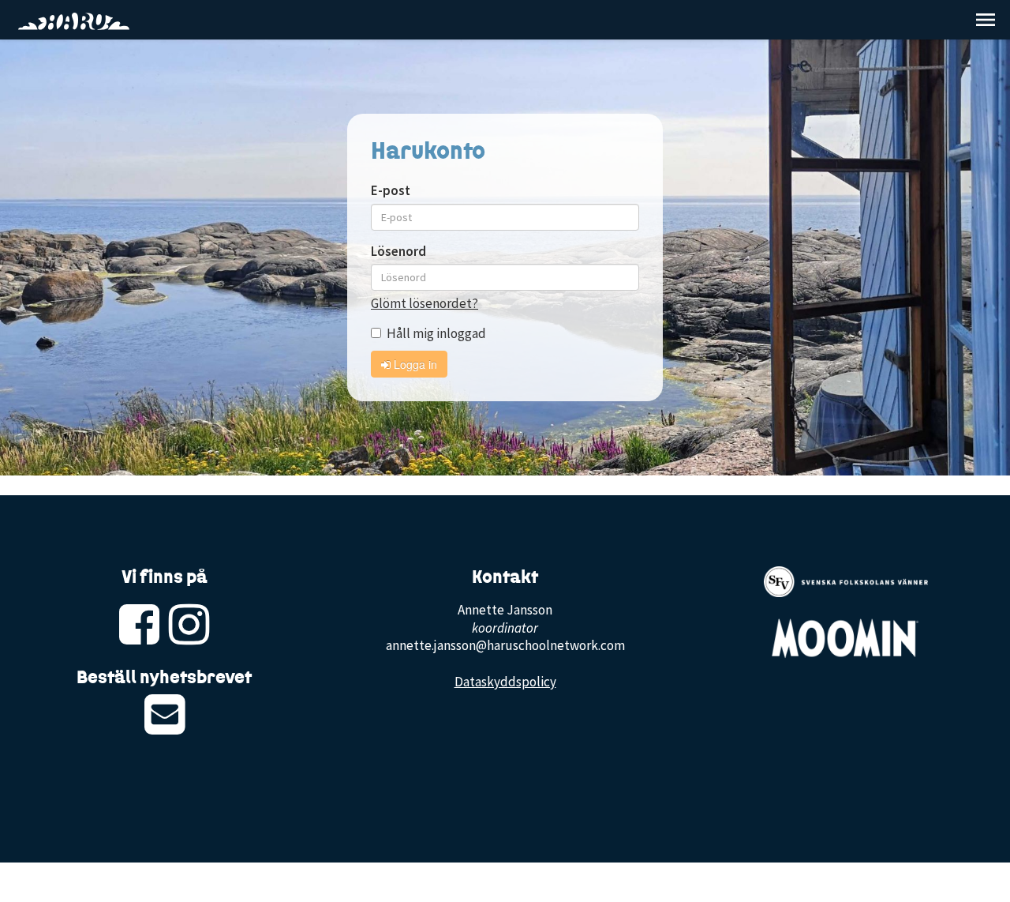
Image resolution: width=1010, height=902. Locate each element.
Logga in (414, 364)
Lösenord (398, 251)
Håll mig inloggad (436, 333)
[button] (985, 19)
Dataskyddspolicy (505, 681)
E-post (390, 190)
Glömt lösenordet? (424, 303)
